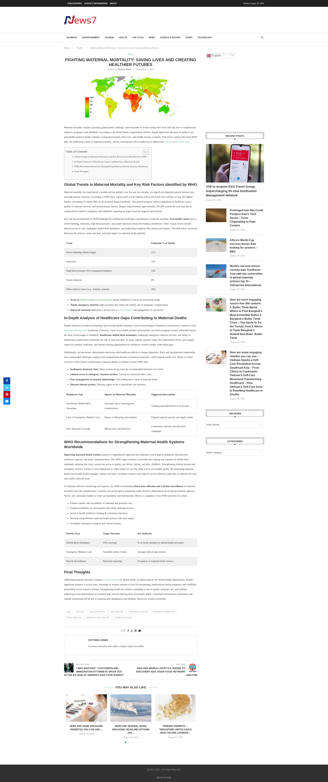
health (80, 612)
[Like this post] (124, 630)
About (113, 3)
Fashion (109, 37)
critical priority (111, 579)
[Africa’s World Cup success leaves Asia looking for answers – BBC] (216, 245)
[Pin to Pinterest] (6, 394)
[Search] (262, 37)
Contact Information (95, 3)
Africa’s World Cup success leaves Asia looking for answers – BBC (244, 246)
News (152, 37)
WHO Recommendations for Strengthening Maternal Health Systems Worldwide (111, 166)
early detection (125, 310)
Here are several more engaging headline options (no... (130, 729)
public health (73, 618)
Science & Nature (170, 37)
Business (72, 37)
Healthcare (117, 612)
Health (123, 37)
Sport (189, 37)
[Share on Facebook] (6, 380)
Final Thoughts (81, 171)
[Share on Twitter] (6, 387)
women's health (123, 618)
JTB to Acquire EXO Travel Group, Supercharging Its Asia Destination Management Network (231, 191)
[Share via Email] (6, 401)
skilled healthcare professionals (96, 300)
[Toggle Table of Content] (144, 152)
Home (67, 48)
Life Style (138, 37)
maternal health (138, 612)
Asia (68, 612)
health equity (97, 612)
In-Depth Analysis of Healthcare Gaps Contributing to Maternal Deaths (107, 162)
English (216, 55)
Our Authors (74, 3)
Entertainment (91, 37)
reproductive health (98, 618)
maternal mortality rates (75, 330)
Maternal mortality (164, 612)
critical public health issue (177, 142)
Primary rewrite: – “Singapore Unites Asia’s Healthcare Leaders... (175, 729)
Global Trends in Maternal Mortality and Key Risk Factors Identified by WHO (110, 157)
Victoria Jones (124, 69)
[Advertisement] (202, 19)
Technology (205, 37)
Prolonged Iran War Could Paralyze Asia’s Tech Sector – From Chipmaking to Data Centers (246, 218)
